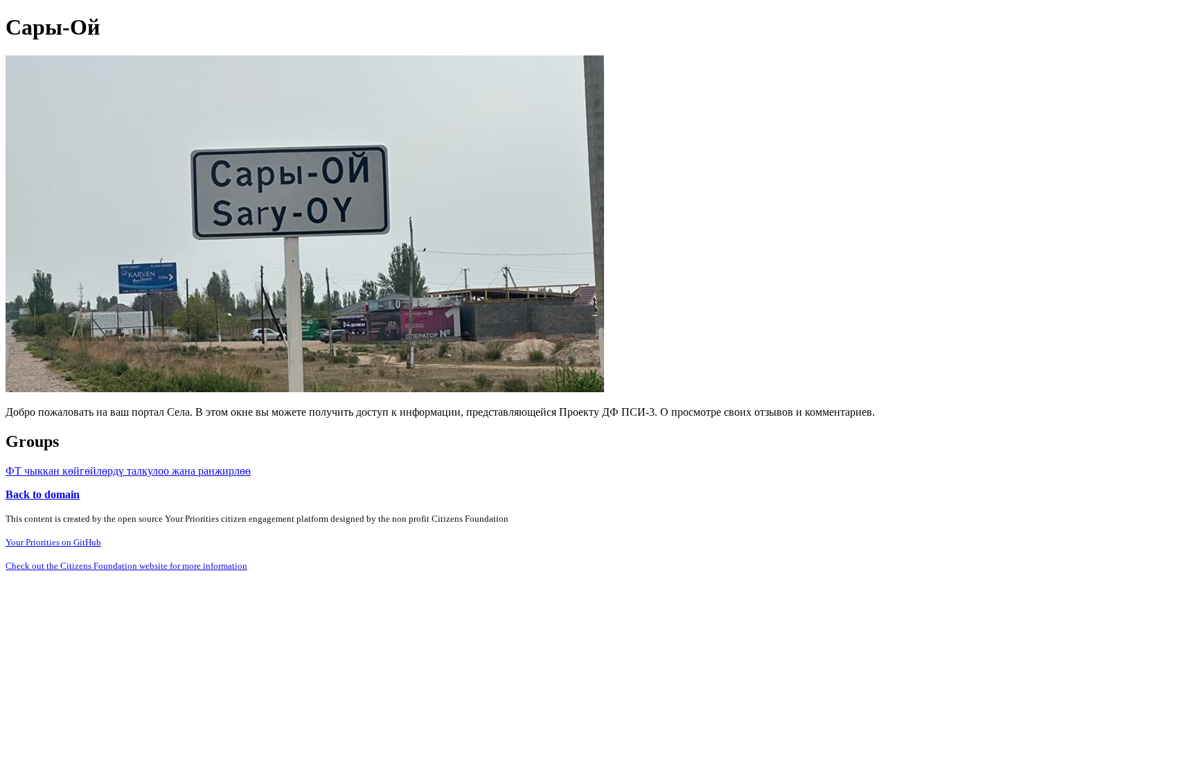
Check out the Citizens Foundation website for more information (126, 566)
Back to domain (43, 494)
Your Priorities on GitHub (53, 542)
